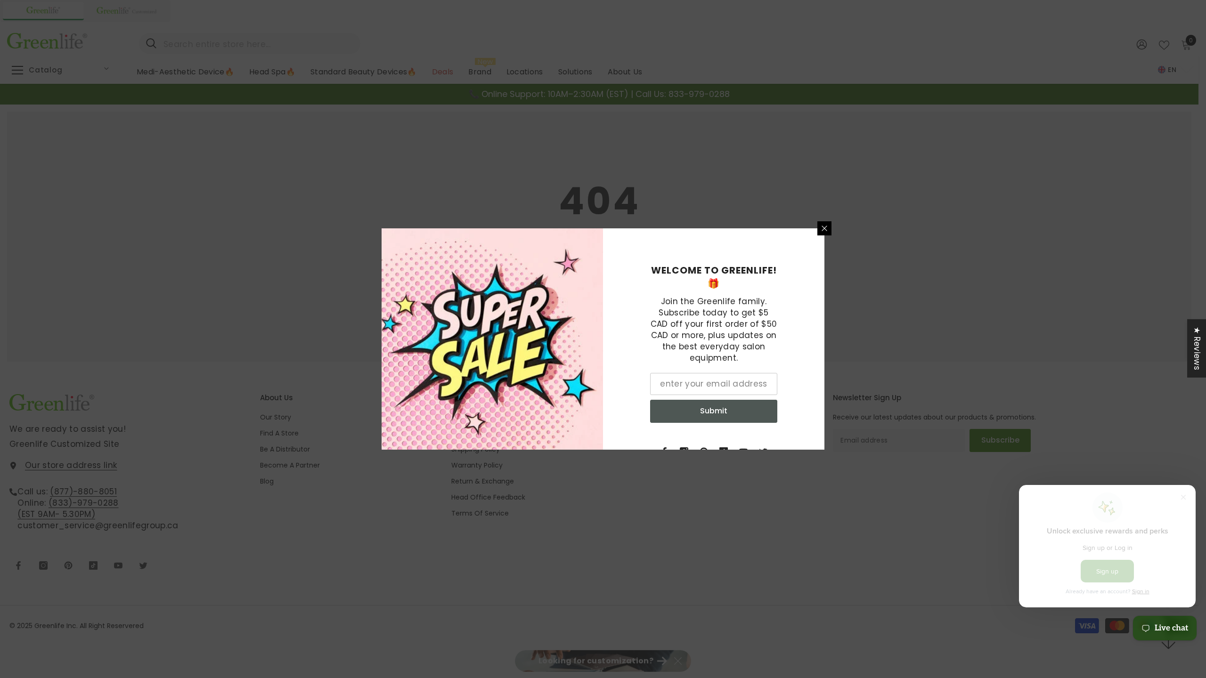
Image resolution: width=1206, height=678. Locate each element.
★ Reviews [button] (1197, 348)
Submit (713, 410)
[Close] (824, 228)
